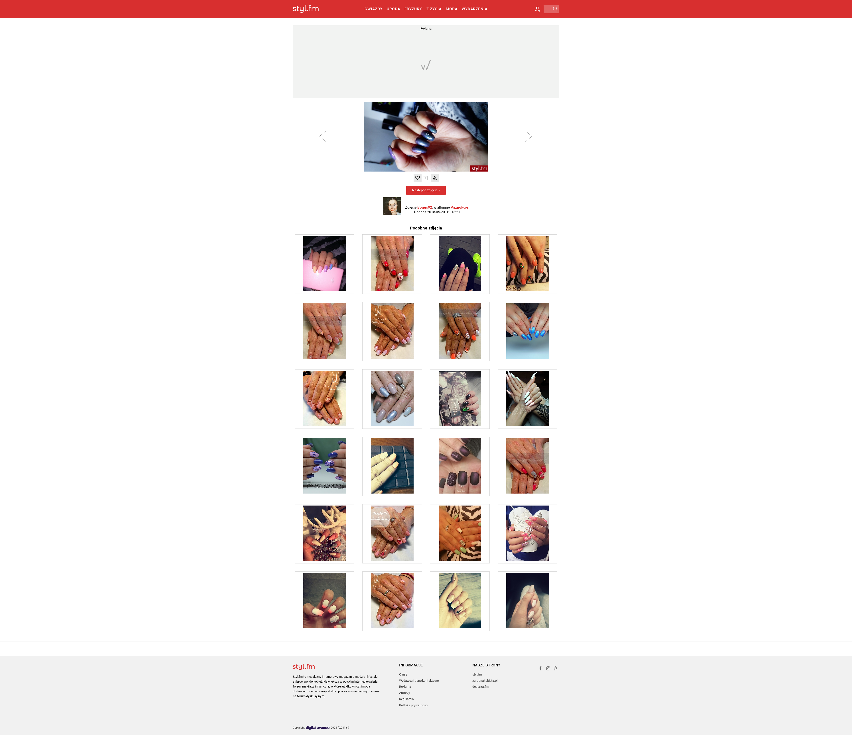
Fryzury (413, 9)
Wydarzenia (474, 9)
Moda (452, 9)
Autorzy (404, 693)
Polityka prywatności (413, 705)
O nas (403, 674)
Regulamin (406, 699)
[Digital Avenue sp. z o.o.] (318, 728)
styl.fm (477, 674)
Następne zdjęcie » (426, 190)
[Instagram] (548, 669)
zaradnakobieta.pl (484, 680)
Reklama (405, 686)
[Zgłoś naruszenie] (435, 178)
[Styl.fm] (310, 9)
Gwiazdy (374, 9)
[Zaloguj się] (537, 9)
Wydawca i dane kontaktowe (419, 680)
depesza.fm (480, 686)
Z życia (434, 9)
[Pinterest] (556, 669)
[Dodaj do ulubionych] (418, 178)
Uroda (393, 9)
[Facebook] (540, 669)
